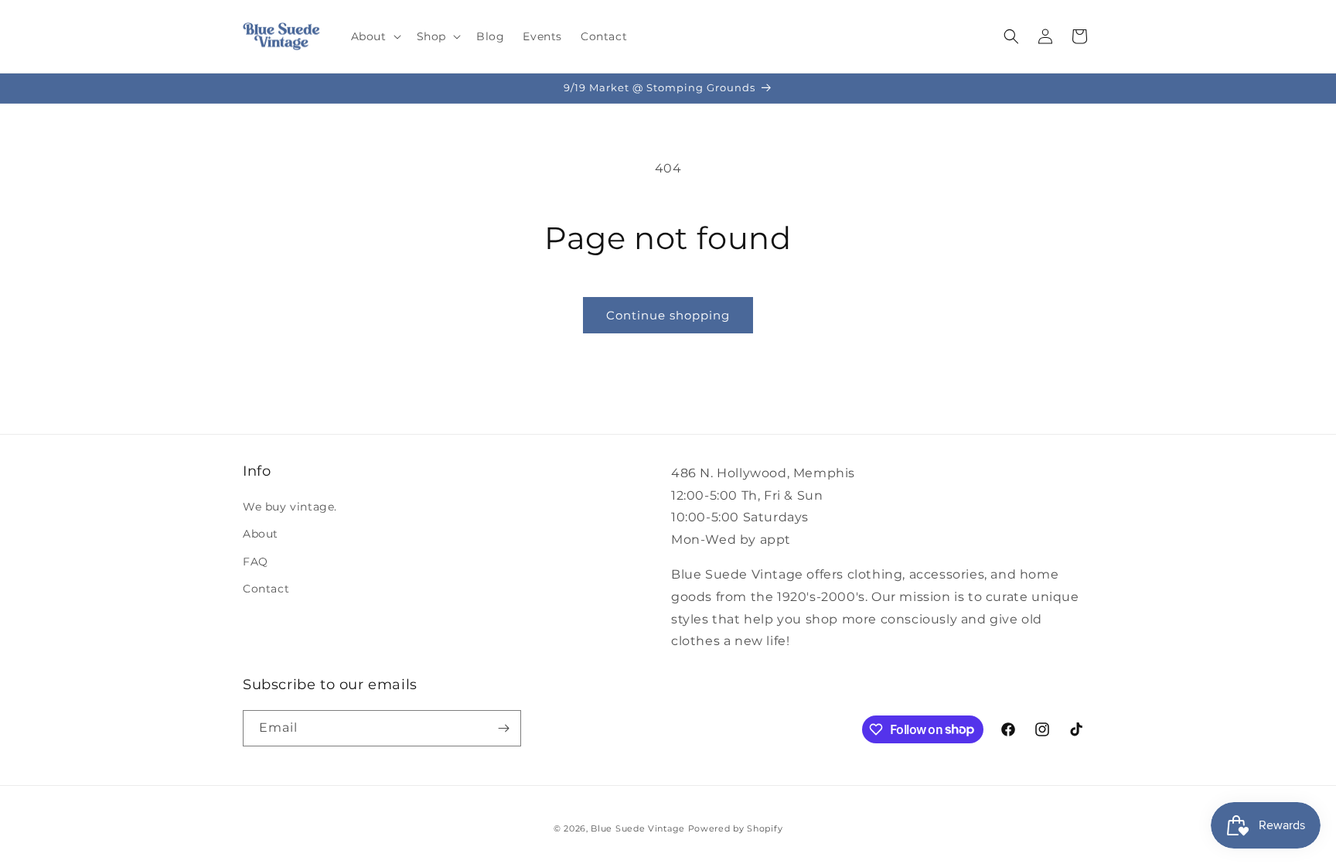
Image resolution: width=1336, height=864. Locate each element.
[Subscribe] (503, 728)
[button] (374, 36)
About (260, 534)
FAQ (255, 562)
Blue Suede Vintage (638, 828)
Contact (266, 589)
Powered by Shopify (735, 828)
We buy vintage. (290, 507)
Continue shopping (668, 315)
